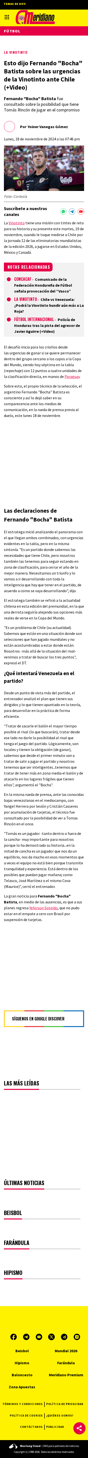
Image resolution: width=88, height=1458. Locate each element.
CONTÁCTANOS (31, 1427)
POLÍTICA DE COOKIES (26, 1415)
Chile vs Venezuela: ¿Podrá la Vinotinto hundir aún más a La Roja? (49, 305)
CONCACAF (22, 279)
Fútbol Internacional (34, 319)
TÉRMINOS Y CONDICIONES (22, 1404)
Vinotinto (17, 222)
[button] (79, 1428)
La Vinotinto (16, 52)
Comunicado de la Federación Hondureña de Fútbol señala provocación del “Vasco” (43, 285)
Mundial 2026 (66, 1350)
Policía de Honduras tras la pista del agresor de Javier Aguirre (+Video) (47, 325)
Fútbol (12, 30)
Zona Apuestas (22, 1386)
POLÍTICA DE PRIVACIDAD (64, 1404)
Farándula (66, 1362)
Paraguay (72, 376)
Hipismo (22, 1362)
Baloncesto (22, 1374)
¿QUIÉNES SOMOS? (60, 1415)
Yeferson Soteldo (43, 907)
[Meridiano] (35, 17)
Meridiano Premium (66, 1374)
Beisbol (22, 1350)
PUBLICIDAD (55, 1427)
